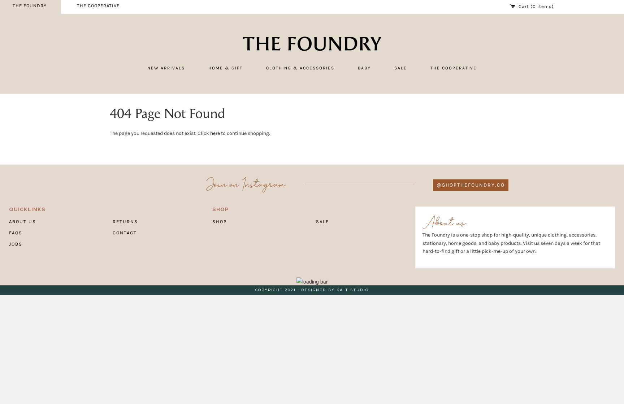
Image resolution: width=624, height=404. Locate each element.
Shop (219, 221)
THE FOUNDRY (30, 5)
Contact (125, 232)
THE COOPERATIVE (98, 5)
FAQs (15, 232)
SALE (400, 68)
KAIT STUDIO (353, 290)
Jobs (15, 244)
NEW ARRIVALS (166, 68)
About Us (22, 221)
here (215, 133)
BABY (364, 68)
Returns (125, 221)
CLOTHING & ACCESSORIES (300, 68)
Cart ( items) (535, 6)
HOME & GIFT (225, 68)
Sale (322, 221)
